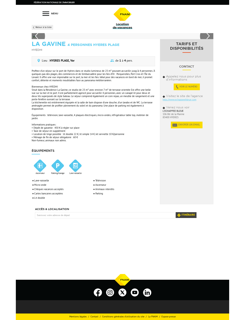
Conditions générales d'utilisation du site (123, 316)
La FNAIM (153, 316)
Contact (94, 316)
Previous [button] (38, 36)
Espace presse (169, 316)
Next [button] (206, 36)
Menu (54, 13)
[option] (122, 36)
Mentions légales (78, 316)
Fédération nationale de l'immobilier (54, 2)
